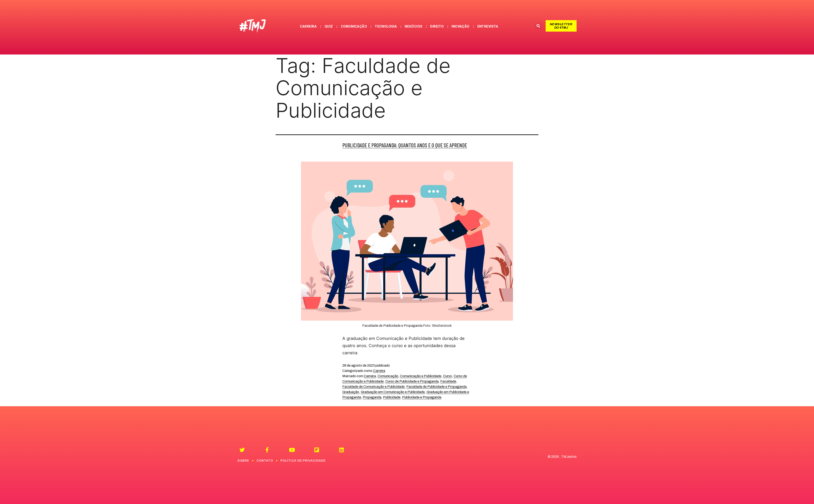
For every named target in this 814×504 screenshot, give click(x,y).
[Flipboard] (316, 450)
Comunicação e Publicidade (420, 376)
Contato (264, 460)
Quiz (329, 26)
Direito (437, 26)
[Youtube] (292, 450)
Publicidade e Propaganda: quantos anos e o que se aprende (404, 145)
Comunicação (354, 26)
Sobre (243, 460)
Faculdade (448, 381)
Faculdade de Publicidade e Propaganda (436, 386)
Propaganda (372, 397)
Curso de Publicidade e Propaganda (412, 381)
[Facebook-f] (267, 450)
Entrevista (487, 26)
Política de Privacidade (303, 460)
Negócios (413, 26)
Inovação (460, 26)
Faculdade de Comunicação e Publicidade (373, 386)
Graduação (350, 392)
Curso (447, 376)
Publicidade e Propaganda (421, 397)
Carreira (308, 26)
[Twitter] (242, 450)
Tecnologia (386, 26)
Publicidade (391, 397)
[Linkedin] (341, 450)
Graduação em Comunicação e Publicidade (393, 392)
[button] (561, 26)
